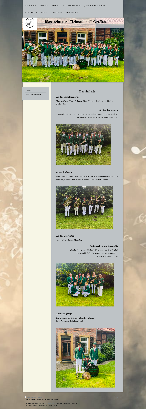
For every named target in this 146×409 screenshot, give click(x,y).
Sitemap (40, 397)
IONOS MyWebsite (50, 403)
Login (119, 397)
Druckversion (32, 397)
